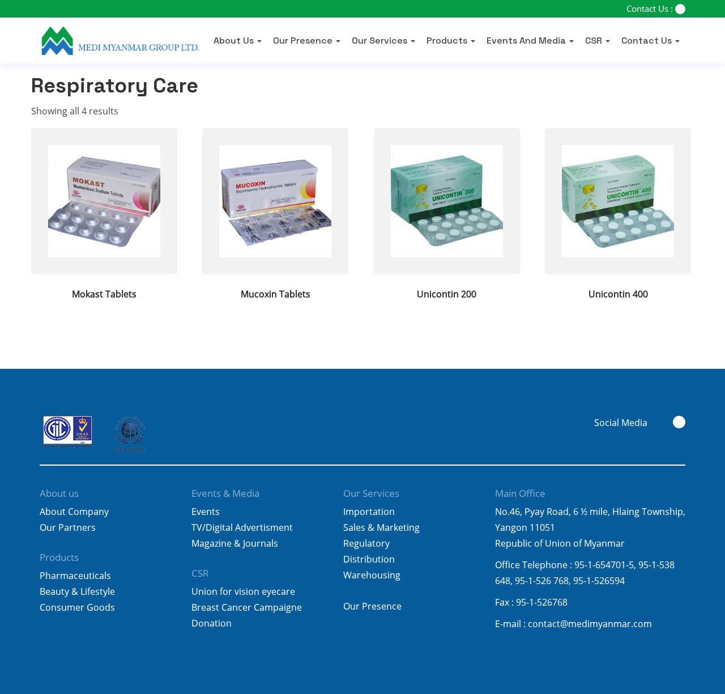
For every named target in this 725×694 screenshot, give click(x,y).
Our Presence (304, 40)
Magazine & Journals (234, 543)
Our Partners (68, 527)
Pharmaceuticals (75, 575)
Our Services (381, 40)
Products (448, 40)
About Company (74, 511)
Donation (211, 623)
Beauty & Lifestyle (77, 591)
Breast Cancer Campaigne (246, 607)
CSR (594, 40)
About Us (235, 40)
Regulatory (366, 543)
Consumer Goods (77, 607)
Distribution (369, 559)
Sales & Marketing (381, 527)
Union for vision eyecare (243, 591)
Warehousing (371, 575)
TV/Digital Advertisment (242, 527)
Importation (369, 511)
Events (205, 511)
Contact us (647, 40)
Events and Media (527, 40)
